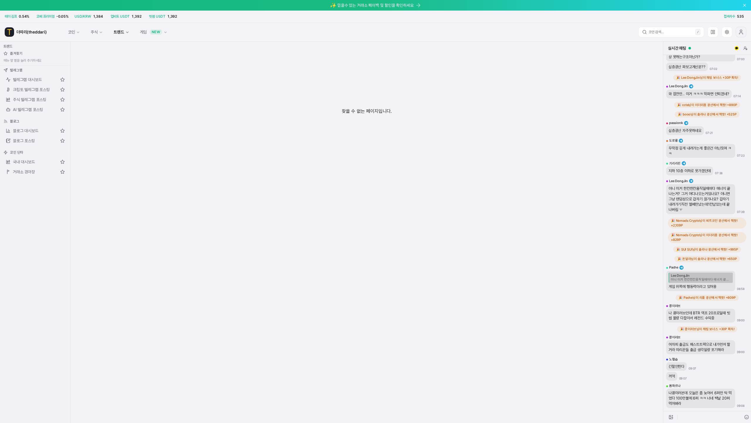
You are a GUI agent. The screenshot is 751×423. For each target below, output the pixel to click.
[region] (707, 233)
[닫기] (744, 5)
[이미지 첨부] (671, 417)
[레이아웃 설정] (713, 32)
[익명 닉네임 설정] (745, 48)
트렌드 (119, 31)
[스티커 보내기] (746, 417)
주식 (94, 31)
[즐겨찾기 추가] (62, 79)
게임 (150, 31)
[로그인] (741, 32)
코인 (71, 31)
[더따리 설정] (727, 32)
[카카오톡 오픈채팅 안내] (736, 48)
